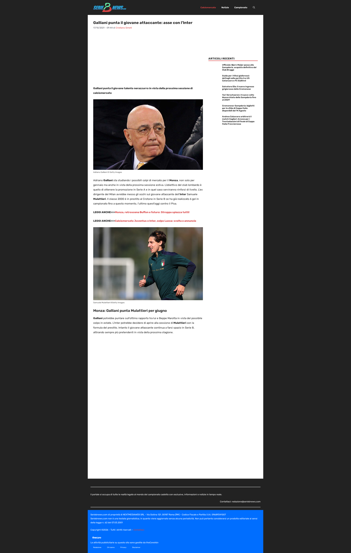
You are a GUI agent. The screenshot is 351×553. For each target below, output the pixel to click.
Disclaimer (136, 547)
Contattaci (138, 529)
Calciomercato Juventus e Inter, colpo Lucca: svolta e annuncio (155, 220)
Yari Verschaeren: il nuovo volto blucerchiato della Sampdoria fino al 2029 (239, 97)
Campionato (240, 7)
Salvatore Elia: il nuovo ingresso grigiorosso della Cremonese (238, 87)
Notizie (225, 7)
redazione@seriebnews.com (246, 501)
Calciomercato (208, 7)
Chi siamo (111, 547)
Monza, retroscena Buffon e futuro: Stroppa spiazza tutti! (152, 212)
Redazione (97, 547)
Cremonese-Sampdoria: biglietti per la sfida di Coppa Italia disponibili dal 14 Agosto (238, 108)
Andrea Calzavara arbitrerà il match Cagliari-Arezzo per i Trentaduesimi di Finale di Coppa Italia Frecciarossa (238, 120)
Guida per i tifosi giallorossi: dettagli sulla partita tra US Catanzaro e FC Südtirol (236, 78)
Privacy (123, 547)
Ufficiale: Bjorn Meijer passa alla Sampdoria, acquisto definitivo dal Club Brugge (239, 67)
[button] (254, 7)
